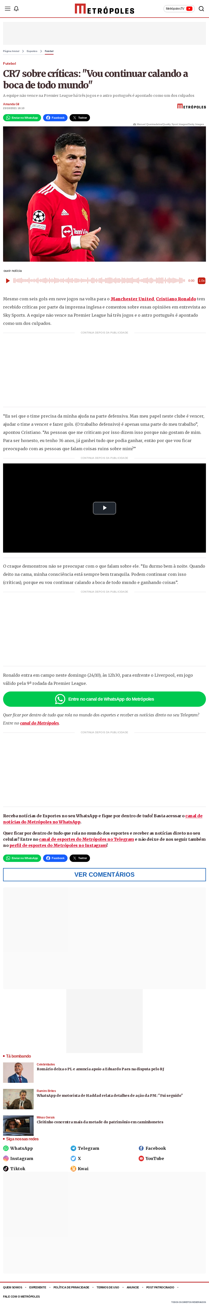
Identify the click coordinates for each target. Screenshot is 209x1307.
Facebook (156, 1148)
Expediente (37, 1287)
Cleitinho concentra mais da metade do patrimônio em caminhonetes (100, 1122)
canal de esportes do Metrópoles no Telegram (86, 839)
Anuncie (133, 1287)
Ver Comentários (104, 874)
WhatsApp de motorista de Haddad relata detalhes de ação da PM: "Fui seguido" (110, 1095)
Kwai (83, 1168)
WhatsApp (21, 1148)
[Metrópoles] (104, 9)
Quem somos (12, 1287)
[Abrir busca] (201, 9)
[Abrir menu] (7, 9)
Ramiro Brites (46, 1091)
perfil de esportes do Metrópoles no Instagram (58, 845)
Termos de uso (108, 1287)
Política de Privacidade (71, 1287)
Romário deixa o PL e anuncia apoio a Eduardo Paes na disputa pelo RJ (100, 1069)
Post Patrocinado (160, 1287)
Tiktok (17, 1168)
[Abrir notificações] (16, 9)
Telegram (88, 1148)
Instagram (21, 1158)
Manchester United (132, 298)
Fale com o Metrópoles (21, 1296)
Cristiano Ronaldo (176, 298)
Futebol (49, 51)
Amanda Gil (11, 104)
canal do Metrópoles (39, 723)
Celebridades (46, 1064)
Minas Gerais (46, 1117)
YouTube (155, 1158)
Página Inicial (11, 51)
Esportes (32, 51)
